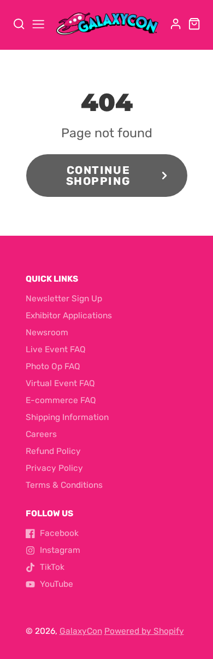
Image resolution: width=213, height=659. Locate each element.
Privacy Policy (54, 468)
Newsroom (47, 332)
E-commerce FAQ (61, 400)
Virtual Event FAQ (60, 383)
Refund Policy (53, 451)
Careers (41, 434)
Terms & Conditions (64, 485)
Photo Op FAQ (53, 366)
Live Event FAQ (56, 349)
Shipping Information (67, 417)
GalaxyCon (81, 631)
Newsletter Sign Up (64, 299)
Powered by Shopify (144, 631)
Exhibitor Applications (69, 315)
